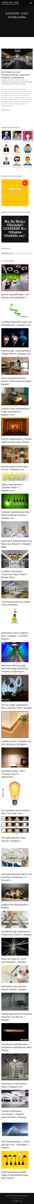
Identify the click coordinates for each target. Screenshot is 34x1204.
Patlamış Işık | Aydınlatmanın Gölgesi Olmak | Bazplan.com (16, 352)
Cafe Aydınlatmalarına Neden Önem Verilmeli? (16, 603)
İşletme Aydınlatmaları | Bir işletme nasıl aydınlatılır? (15, 296)
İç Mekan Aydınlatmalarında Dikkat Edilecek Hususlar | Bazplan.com (15, 514)
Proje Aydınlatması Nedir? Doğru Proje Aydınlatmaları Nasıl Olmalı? (14, 1174)
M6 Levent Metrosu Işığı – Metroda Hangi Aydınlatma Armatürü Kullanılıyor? (14, 668)
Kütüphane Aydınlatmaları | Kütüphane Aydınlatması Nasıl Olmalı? (16, 1047)
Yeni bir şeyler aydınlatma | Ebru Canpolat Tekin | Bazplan (16, 706)
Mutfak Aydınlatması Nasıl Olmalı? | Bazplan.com (14, 468)
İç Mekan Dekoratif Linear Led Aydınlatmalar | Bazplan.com (16, 323)
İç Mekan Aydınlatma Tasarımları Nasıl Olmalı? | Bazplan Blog (14, 574)
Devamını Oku (5, 110)
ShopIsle (12, 1198)
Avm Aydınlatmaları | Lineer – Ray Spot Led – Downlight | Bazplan (16, 1144)
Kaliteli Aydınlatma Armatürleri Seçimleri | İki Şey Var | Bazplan (16, 1016)
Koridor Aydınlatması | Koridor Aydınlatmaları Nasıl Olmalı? (16, 440)
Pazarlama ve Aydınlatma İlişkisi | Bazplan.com (14, 1085)
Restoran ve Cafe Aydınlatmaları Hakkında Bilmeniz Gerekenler (15, 75)
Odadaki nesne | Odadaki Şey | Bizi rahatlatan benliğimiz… (17, 743)
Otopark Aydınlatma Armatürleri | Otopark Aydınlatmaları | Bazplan (13, 1114)
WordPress (21, 1198)
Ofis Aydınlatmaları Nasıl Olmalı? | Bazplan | (13, 839)
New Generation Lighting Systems (10, 4)
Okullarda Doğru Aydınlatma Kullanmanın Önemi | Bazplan (16, 933)
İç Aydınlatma (6, 84)
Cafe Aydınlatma (26, 82)
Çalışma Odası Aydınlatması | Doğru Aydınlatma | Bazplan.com (16, 411)
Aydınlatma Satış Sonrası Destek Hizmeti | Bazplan (14, 988)
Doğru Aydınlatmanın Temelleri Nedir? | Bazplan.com (12, 487)
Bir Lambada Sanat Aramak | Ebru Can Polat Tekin (15, 812)
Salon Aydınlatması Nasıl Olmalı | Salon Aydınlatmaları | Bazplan (17, 381)
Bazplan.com (10, 2)
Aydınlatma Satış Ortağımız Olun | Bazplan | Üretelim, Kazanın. (15, 635)
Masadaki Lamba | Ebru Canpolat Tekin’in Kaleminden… (13, 773)
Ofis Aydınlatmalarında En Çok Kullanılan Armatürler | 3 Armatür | (16, 877)
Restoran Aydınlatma (18, 84)
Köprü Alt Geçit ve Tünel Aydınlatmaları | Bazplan (13, 960)
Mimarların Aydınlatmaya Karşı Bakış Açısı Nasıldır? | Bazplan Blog (16, 543)
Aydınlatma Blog (14, 82)
